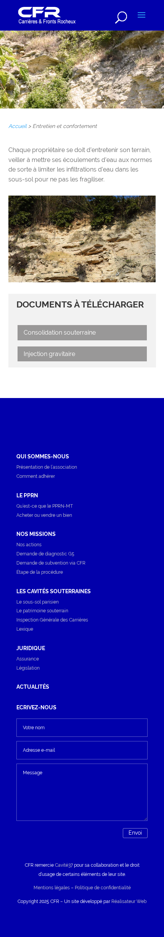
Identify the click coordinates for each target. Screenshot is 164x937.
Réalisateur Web (128, 901)
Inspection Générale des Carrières (52, 620)
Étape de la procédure (39, 572)
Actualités (32, 687)
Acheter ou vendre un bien (44, 515)
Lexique (24, 629)
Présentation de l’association (46, 467)
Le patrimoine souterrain (42, 610)
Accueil (17, 126)
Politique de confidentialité (103, 887)
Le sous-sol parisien (37, 602)
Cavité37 (64, 865)
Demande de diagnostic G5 (45, 554)
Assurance (27, 659)
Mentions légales (52, 887)
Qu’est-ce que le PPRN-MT (44, 506)
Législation (28, 668)
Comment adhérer (35, 476)
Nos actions (29, 544)
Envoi (135, 833)
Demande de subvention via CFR (50, 563)
